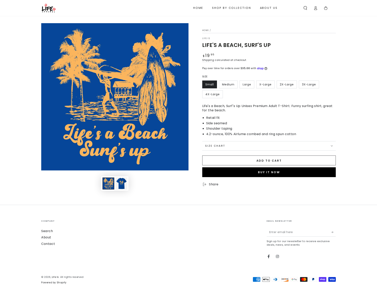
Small (209, 84)
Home (205, 30)
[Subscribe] (333, 232)
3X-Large (309, 84)
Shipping (208, 60)
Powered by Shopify (54, 282)
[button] (305, 8)
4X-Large (212, 94)
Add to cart (269, 161)
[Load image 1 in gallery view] (108, 183)
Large (247, 84)
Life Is (206, 38)
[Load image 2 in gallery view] (121, 183)
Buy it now (269, 172)
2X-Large (287, 84)
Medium (228, 84)
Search (47, 231)
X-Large (265, 84)
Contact (48, 244)
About (46, 237)
